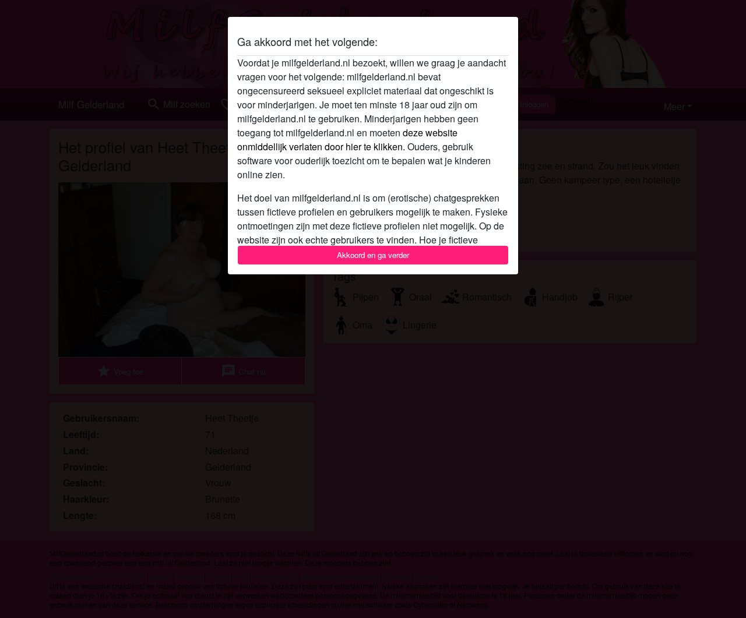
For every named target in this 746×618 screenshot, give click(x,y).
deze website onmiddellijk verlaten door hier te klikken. (347, 139)
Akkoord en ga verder (373, 254)
